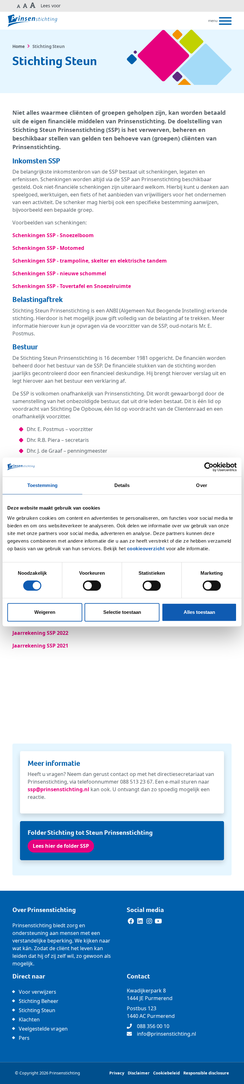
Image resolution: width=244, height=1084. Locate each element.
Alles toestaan (199, 612)
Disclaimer (139, 1073)
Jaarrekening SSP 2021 (40, 645)
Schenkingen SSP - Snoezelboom (53, 235)
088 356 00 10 (153, 1026)
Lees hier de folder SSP (61, 845)
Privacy (116, 1073)
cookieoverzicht (146, 548)
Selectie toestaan (122, 612)
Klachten (29, 1019)
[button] (19, 6)
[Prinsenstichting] (32, 21)
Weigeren (44, 612)
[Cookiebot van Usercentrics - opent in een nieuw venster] (209, 467)
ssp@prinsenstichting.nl (58, 789)
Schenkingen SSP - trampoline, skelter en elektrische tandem (89, 260)
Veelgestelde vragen (43, 1028)
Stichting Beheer (38, 1001)
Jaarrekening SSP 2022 (40, 632)
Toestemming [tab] (42, 485)
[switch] (92, 585)
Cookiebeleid (166, 1073)
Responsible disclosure (206, 1073)
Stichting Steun (37, 1010)
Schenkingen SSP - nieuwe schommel (59, 273)
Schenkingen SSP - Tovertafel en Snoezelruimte (71, 286)
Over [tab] (201, 485)
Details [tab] (122, 485)
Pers (24, 1037)
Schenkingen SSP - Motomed (48, 247)
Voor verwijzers (37, 991)
